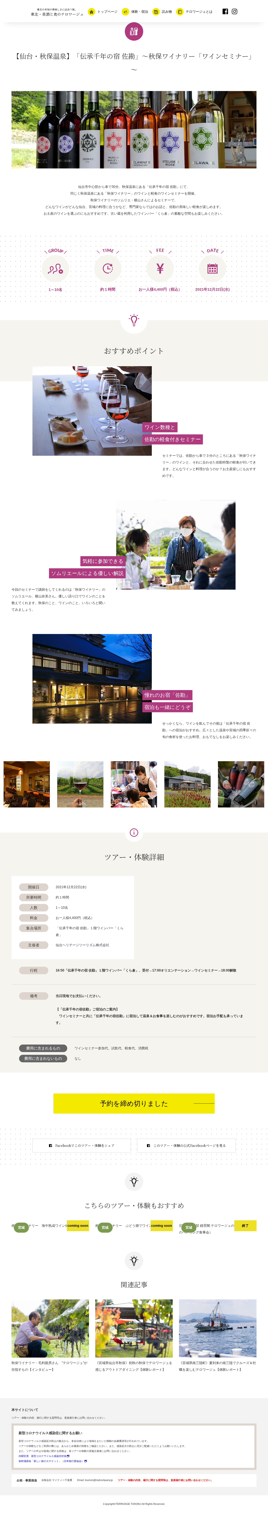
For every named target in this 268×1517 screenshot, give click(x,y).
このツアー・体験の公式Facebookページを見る (189, 1145)
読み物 (167, 11)
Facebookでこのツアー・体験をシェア (85, 1145)
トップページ (107, 11)
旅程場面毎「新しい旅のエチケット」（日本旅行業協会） (51, 1461)
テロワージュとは (199, 11)
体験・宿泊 (139, 11)
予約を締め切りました (134, 1103)
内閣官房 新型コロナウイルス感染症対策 (42, 1456)
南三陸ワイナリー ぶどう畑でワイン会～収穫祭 (132, 1225)
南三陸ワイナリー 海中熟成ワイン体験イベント (48, 1225)
